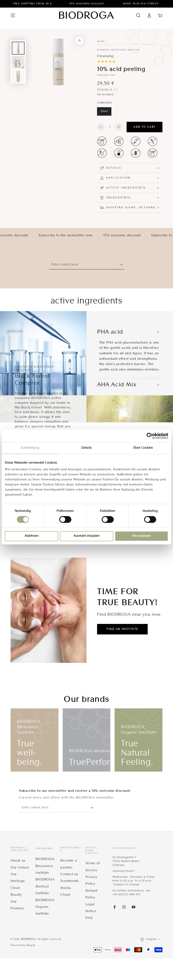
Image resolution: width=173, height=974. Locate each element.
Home (100, 41)
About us (18, 860)
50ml (104, 111)
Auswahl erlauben (87, 536)
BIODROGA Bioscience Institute (118, 50)
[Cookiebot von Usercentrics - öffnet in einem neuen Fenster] (149, 436)
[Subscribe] (121, 264)
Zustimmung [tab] (30, 448)
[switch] (65, 519)
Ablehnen (32, 536)
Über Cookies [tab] (143, 448)
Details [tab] (86, 448)
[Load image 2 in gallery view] (18, 62)
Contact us (69, 874)
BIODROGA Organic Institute (45, 907)
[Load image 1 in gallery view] (18, 48)
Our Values (20, 867)
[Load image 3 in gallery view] (18, 76)
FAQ (89, 917)
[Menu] (12, 15)
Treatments (69, 881)
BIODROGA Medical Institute (45, 886)
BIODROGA (28, 939)
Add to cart (144, 127)
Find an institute (122, 629)
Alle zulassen (141, 536)
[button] (138, 15)
